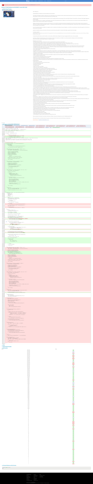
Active (73, 350)
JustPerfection (4, 467)
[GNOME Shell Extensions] (28, 1)
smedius (14, 10)
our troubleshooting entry (32, 4)
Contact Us (28, 478)
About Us (28, 475)
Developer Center (36, 475)
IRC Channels (35, 478)
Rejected (73, 355)
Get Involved (28, 476)
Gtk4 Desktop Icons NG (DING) (7, 10)
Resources (35, 474)
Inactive (73, 351)
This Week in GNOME (42, 475)
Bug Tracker (35, 479)
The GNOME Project (29, 474)
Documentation (35, 476)
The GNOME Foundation (29, 480)
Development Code (36, 480)
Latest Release (41, 476)
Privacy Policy (28, 479)
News (40, 474)
